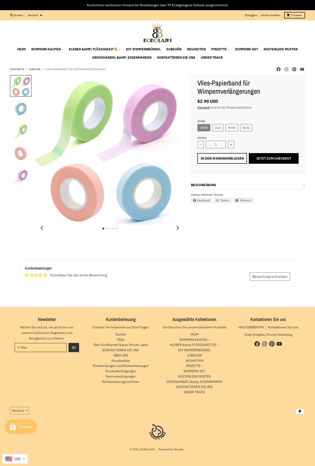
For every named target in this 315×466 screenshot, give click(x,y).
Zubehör (34, 69)
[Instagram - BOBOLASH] (286, 69)
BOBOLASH (147, 449)
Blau (246, 127)
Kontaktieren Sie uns (283, 327)
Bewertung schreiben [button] (270, 276)
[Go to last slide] (42, 228)
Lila (218, 127)
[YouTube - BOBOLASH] (302, 69)
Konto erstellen (270, 15)
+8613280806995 (251, 327)
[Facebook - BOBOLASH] (279, 69)
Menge (201, 137)
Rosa (231, 127)
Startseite (17, 69)
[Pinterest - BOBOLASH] (294, 69)
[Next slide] (177, 228)
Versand (203, 107)
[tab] (103, 229)
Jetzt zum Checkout (273, 158)
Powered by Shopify (171, 449)
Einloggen (251, 15)
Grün (204, 127)
